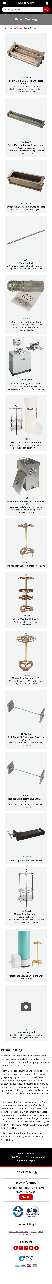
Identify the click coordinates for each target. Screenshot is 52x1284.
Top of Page (24, 1172)
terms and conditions (18, 1231)
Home (3, 28)
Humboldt (26, 3)
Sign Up (26, 1197)
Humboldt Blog (25, 1224)
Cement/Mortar (15, 28)
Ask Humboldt (19, 1157)
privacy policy (37, 1231)
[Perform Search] (46, 9)
